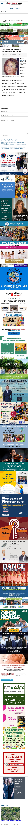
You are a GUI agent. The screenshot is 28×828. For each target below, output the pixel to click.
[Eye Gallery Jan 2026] (14, 301)
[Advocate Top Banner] (14, 41)
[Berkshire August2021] (14, 33)
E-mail (7, 115)
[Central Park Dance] (14, 255)
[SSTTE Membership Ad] (14, 232)
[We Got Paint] (14, 482)
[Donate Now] (14, 762)
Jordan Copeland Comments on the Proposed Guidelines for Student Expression (13, 145)
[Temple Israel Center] (14, 413)
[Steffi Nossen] (14, 574)
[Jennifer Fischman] (14, 209)
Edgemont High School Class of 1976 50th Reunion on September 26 (12, 143)
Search (2, 11)
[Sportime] (14, 597)
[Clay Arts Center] (14, 35)
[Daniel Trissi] (14, 551)
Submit (2, 136)
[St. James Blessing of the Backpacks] (14, 186)
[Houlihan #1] (14, 27)
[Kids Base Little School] (14, 347)
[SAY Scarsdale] (14, 528)
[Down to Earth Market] (14, 738)
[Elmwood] (14, 369)
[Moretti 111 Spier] (14, 45)
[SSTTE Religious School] (14, 436)
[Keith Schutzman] (14, 30)
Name (4, 111)
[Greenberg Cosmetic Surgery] (14, 642)
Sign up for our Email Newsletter (14, 8)
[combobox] (12, 11)
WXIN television (11, 79)
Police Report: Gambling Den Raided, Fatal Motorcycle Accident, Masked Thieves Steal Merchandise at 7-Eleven (13, 140)
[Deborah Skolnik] (14, 694)
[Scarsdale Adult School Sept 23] (14, 278)
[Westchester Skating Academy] (14, 163)
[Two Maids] (14, 716)
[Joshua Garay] (14, 390)
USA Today (22, 60)
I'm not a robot (5, 135)
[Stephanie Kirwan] (14, 787)
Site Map (10, 826)
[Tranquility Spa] (14, 665)
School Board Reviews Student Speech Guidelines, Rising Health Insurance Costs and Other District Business (13, 148)
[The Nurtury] (14, 38)
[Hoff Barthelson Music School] (14, 459)
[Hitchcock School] (14, 324)
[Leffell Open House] (14, 620)
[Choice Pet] (14, 24)
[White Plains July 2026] (14, 505)
